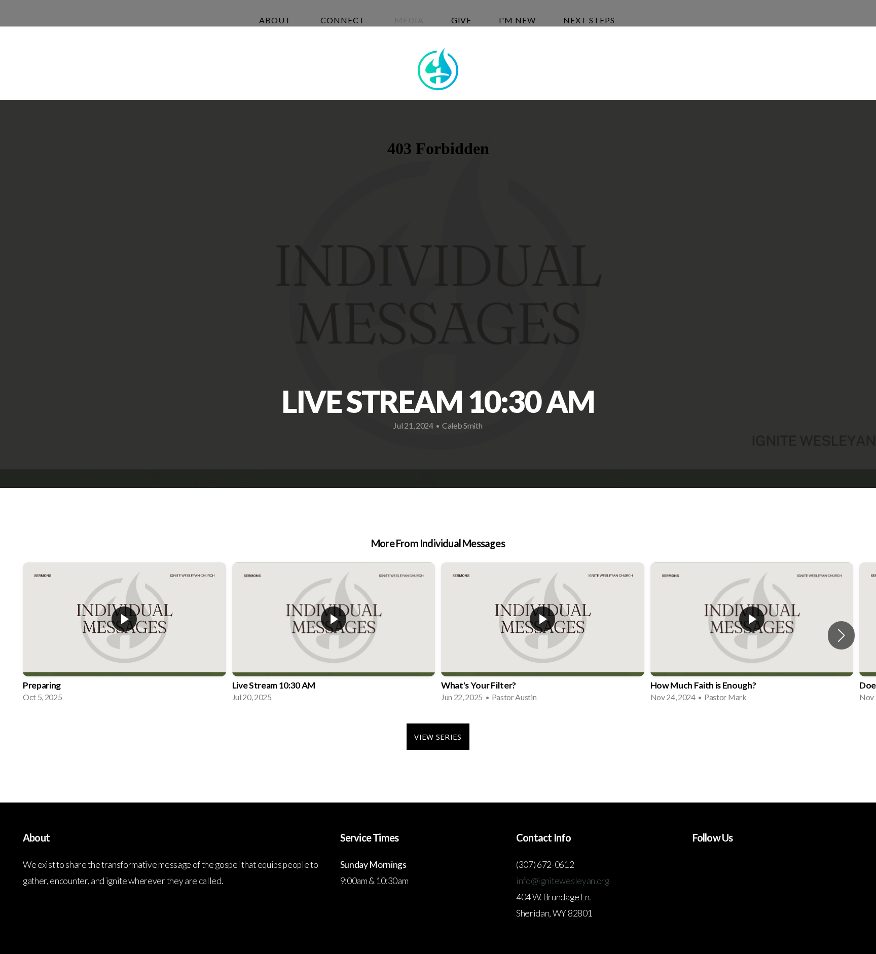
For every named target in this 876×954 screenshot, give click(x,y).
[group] (124, 635)
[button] (841, 635)
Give (461, 20)
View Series (437, 737)
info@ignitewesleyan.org (562, 880)
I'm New (517, 20)
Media (409, 20)
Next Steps (590, 20)
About (276, 20)
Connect (343, 20)
